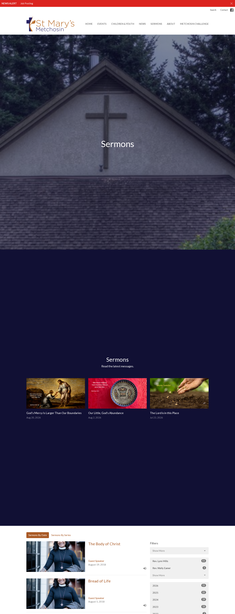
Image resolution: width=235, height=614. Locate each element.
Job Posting (26, 3)
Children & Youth (122, 23)
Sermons (156, 23)
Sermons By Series (61, 535)
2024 (179, 599)
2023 (179, 606)
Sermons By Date (37, 535)
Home (89, 23)
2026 (179, 585)
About (171, 23)
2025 (179, 592)
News (142, 23)
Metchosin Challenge (194, 23)
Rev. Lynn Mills (179, 560)
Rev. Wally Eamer (179, 568)
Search (213, 10)
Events (101, 23)
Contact (224, 10)
